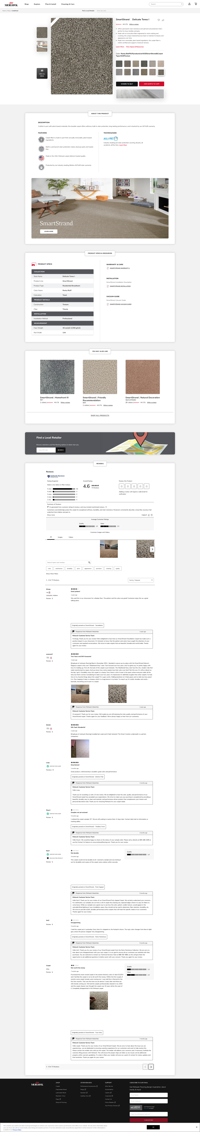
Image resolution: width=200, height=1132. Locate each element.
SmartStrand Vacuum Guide (120, 304)
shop (8, 11)
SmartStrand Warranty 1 (120, 268)
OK (153, 1127)
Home (4, 11)
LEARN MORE (48, 231)
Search (61, 450)
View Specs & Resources (135, 47)
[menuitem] (166, 4)
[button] (110, 52)
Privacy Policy (17, 1130)
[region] (100, 1127)
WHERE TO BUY (127, 84)
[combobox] (166, 4)
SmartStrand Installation (120, 286)
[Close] (196, 1127)
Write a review (134, 24)
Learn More (120, 47)
